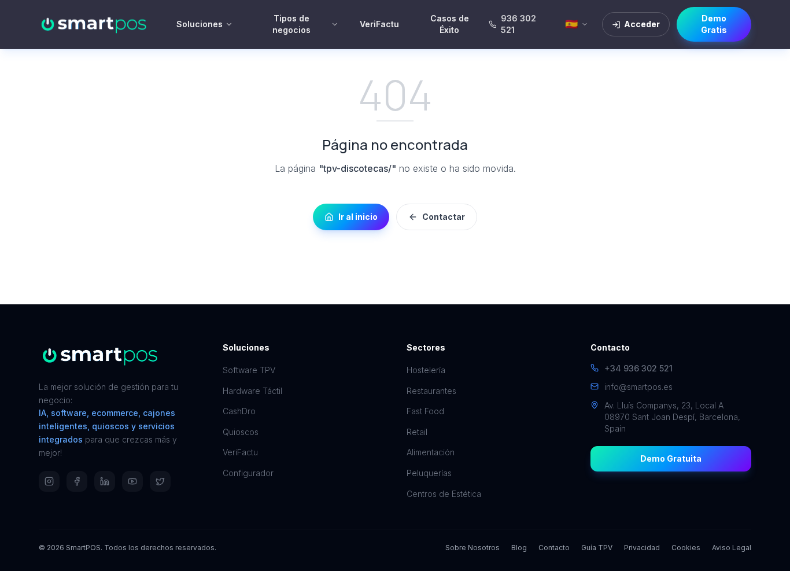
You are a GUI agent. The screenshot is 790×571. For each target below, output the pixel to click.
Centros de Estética (444, 494)
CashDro (239, 411)
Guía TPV (596, 547)
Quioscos (241, 432)
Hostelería (426, 370)
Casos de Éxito (449, 24)
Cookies (685, 547)
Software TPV (249, 370)
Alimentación (431, 452)
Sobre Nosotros (472, 547)
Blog (519, 547)
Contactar (443, 217)
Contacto (554, 547)
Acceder (642, 24)
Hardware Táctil (252, 391)
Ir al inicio (358, 217)
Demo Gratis (714, 24)
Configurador (248, 473)
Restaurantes (431, 391)
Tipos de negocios (291, 24)
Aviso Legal (731, 547)
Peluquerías (429, 473)
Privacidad (642, 547)
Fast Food (425, 411)
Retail (417, 432)
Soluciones (199, 24)
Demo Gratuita (671, 458)
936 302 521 (518, 24)
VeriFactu (379, 24)
